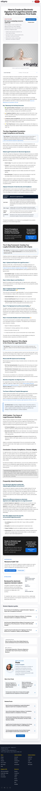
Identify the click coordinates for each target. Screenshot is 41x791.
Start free (37, 1)
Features (2, 760)
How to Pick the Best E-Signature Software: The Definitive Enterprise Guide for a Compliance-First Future (18, 617)
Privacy (15, 778)
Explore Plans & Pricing (31, 550)
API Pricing (3, 774)
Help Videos (3, 764)
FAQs (2, 766)
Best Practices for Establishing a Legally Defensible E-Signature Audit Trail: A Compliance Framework (19, 610)
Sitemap (16, 780)
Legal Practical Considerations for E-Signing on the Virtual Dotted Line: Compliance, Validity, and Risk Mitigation (18, 630)
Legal (29, 760)
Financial (16, 762)
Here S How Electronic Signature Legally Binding (13, 140)
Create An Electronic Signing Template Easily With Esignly (15, 267)
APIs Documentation (4, 771)
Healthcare (30, 757)
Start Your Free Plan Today (31, 237)
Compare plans (31, 22)
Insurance (30, 758)
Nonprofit (30, 762)
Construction (16, 760)
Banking (15, 758)
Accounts (16, 757)
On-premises (3, 776)
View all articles (20, 735)
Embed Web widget (4, 773)
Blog (15, 782)
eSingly (2, 757)
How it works (3, 762)
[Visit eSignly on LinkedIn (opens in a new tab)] (10, 668)
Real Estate (30, 764)
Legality (15, 774)
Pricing (2, 758)
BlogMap (16, 784)
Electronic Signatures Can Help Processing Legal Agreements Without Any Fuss (19, 399)
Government (16, 764)
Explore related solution (10, 570)
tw (4, 787)
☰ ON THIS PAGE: (16, 72)
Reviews (16, 771)
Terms (15, 776)
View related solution (31, 19)
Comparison (16, 773)
